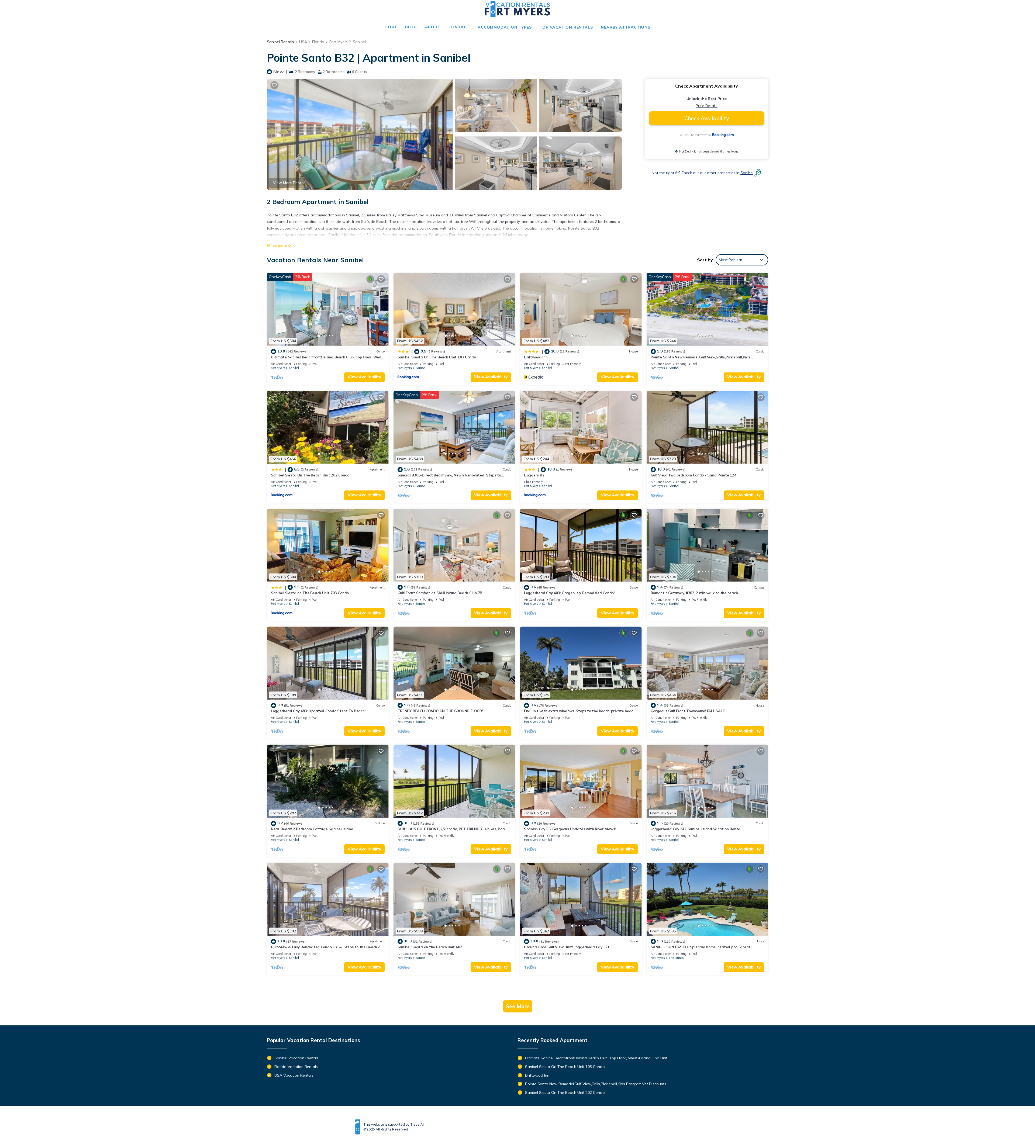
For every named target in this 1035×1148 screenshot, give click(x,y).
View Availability (364, 376)
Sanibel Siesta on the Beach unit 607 (430, 947)
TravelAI (417, 1124)
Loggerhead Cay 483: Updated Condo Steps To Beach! (318, 711)
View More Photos (289, 182)
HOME (391, 27)
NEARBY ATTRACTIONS (625, 27)
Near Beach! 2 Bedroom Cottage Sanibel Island (312, 829)
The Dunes (676, 958)
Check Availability (706, 118)
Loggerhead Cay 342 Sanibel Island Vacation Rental (696, 829)
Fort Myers (338, 41)
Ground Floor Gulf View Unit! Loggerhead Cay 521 (567, 947)
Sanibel (359, 41)
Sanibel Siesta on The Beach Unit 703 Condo (310, 593)
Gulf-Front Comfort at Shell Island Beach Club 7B (440, 593)
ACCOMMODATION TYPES (505, 27)
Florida (318, 41)
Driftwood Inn (536, 357)
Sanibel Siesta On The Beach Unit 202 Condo (310, 475)
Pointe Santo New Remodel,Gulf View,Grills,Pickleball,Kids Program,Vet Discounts (595, 1083)
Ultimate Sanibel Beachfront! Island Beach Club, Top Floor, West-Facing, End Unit (596, 1058)
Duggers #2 (534, 475)
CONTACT (459, 27)
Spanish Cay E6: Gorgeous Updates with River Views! (570, 829)
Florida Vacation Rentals (296, 1066)
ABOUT (432, 27)
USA (303, 41)
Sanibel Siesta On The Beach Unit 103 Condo (437, 357)
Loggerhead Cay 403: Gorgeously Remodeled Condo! (569, 593)
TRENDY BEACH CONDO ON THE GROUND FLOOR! (440, 711)
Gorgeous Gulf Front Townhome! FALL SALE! (688, 711)
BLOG (411, 27)
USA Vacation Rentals (293, 1075)
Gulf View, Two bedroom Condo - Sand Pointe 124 (693, 475)
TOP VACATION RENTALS (566, 27)
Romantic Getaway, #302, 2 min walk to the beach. (695, 593)
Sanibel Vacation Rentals (296, 1058)
